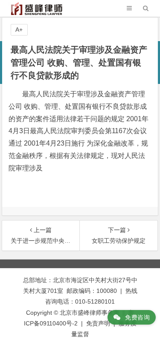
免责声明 (98, 323)
